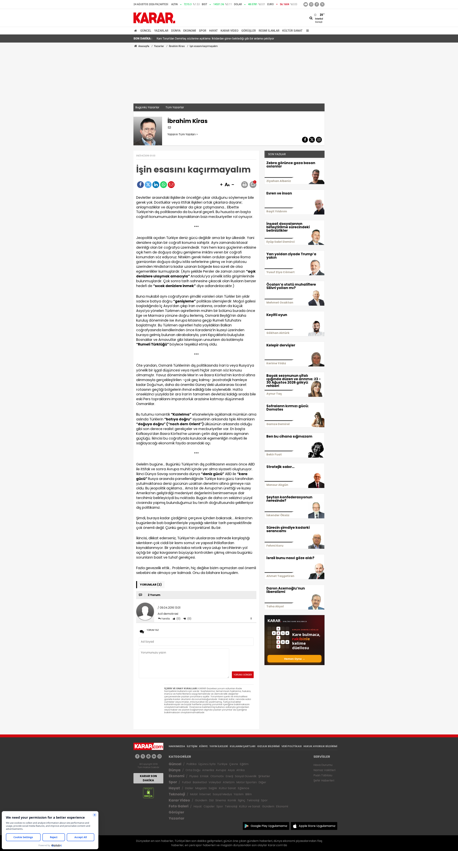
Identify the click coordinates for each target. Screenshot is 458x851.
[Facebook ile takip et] (317, 4)
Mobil (194, 794)
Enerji (229, 776)
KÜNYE (203, 746)
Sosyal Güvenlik (246, 776)
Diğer (262, 782)
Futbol (186, 782)
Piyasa (193, 776)
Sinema (220, 800)
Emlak (204, 776)
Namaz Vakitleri (324, 770)
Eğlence (243, 788)
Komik (232, 800)
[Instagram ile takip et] (159, 756)
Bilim (248, 794)
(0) (178, 618)
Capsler (209, 806)
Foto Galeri (178, 806)
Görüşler (248, 30)
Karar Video (229, 30)
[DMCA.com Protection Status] (148, 793)
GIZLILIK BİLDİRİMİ (268, 746)
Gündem (201, 800)
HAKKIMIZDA (177, 746)
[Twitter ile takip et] (322, 4)
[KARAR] (154, 17)
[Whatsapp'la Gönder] (163, 184)
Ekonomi (189, 30)
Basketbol (200, 782)
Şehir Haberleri (323, 780)
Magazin (201, 788)
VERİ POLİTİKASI (291, 746)
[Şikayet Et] (251, 618)
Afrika (240, 770)
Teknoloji (177, 794)
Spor (202, 30)
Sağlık (213, 788)
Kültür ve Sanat (249, 806)
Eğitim (244, 764)
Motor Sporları (246, 782)
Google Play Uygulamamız (269, 826)
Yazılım (238, 794)
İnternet (205, 794)
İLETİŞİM (192, 746)
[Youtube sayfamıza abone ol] (148, 756)
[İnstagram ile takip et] (311, 4)
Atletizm (229, 782)
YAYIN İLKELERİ (218, 746)
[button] (221, 184)
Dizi (211, 800)
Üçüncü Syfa (206, 764)
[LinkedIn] (155, 184)
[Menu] (306, 30)
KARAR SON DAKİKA (148, 778)
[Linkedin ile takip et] (154, 756)
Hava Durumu (322, 765)
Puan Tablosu (322, 775)
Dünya (176, 30)
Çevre (233, 764)
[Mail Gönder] (171, 184)
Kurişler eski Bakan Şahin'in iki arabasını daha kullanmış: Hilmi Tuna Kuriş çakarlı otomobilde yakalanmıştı (221, 38)
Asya (231, 770)
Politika (191, 764)
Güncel (145, 30)
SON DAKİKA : (142, 38)
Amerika (208, 770)
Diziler (189, 788)
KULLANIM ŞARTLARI (242, 746)
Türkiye (222, 764)
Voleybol (215, 782)
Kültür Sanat (292, 30)
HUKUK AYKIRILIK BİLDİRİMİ (320, 746)
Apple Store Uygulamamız (317, 826)
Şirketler (264, 776)
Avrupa (221, 770)
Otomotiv (217, 776)
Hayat (213, 30)
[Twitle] (148, 184)
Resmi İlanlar (269, 30)
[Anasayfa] (136, 30)
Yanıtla (165, 618)
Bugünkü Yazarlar (147, 107)
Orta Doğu (193, 770)
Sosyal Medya (222, 794)
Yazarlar (161, 30)
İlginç (241, 800)
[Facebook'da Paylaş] (140, 184)
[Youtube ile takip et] (305, 4)
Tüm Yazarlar (174, 107)
